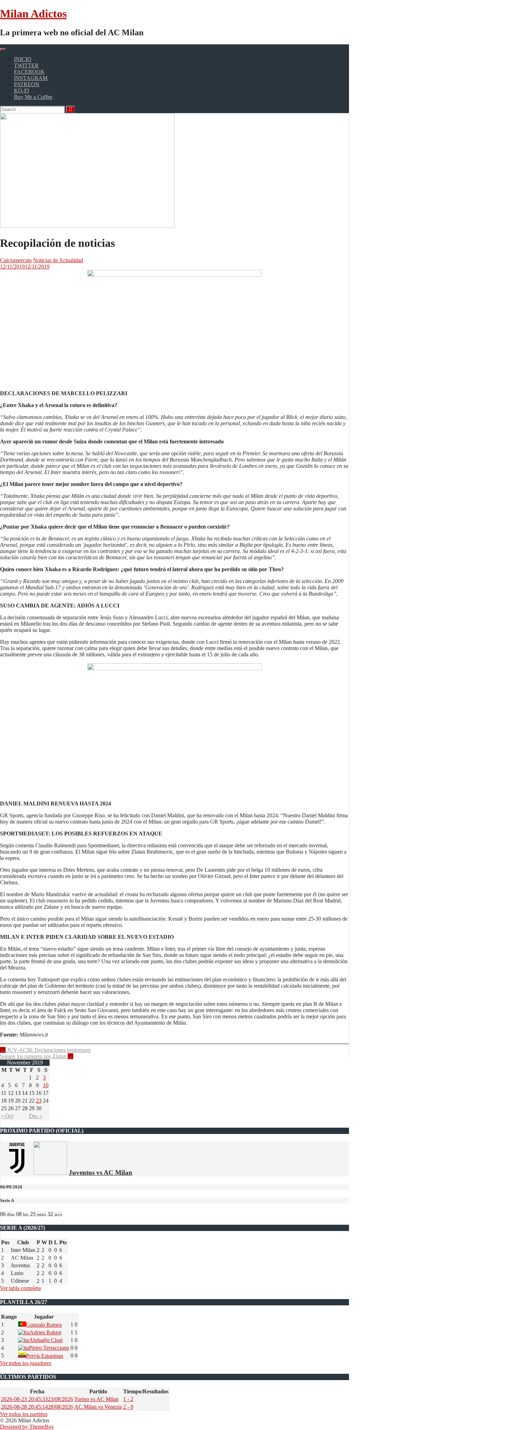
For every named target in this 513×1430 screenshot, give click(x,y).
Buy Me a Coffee (33, 97)
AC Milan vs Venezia (98, 1407)
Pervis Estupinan (44, 1356)
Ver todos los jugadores (25, 1363)
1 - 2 (128, 1399)
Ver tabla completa (20, 1288)
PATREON (26, 84)
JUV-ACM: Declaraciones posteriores (45, 1050)
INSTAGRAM (30, 78)
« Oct (7, 1116)
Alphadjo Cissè (46, 1340)
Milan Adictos (33, 13)
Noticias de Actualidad (58, 260)
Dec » (35, 1116)
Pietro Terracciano (49, 1348)
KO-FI (21, 91)
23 (39, 1101)
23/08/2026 (37, 1399)
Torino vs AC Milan (96, 1399)
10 (46, 1085)
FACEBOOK (29, 72)
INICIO (22, 59)
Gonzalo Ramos (44, 1325)
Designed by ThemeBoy (27, 1427)
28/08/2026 (37, 1407)
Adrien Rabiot (45, 1332)
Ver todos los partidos (23, 1414)
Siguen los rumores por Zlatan (36, 1056)
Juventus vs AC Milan (100, 1172)
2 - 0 (128, 1407)
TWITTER (26, 65)
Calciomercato (16, 260)
